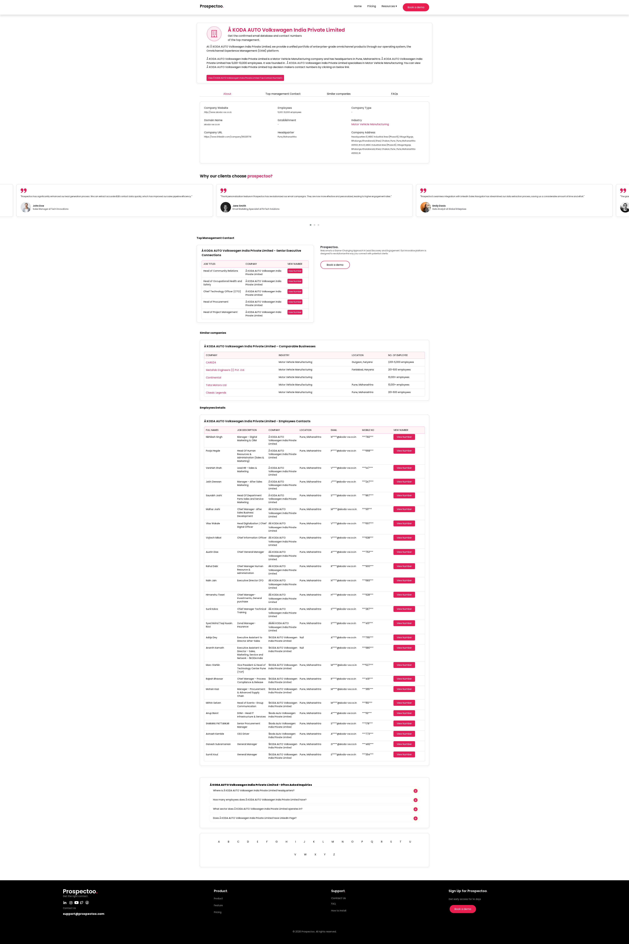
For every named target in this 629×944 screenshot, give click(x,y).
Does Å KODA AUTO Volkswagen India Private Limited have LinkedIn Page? (254, 818)
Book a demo (416, 7)
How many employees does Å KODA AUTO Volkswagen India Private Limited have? (259, 799)
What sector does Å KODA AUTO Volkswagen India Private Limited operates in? (257, 808)
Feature (218, 905)
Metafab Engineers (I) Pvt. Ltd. (225, 370)
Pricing (371, 6)
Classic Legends (216, 393)
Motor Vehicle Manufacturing (370, 124)
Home (358, 6)
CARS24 (211, 362)
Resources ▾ (389, 6)
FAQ (333, 903)
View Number (294, 271)
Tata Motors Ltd (216, 385)
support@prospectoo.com (83, 914)
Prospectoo (212, 6)
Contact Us (338, 898)
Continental (213, 377)
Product (218, 898)
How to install (338, 910)
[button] (311, 225)
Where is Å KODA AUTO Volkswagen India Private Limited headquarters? (253, 790)
